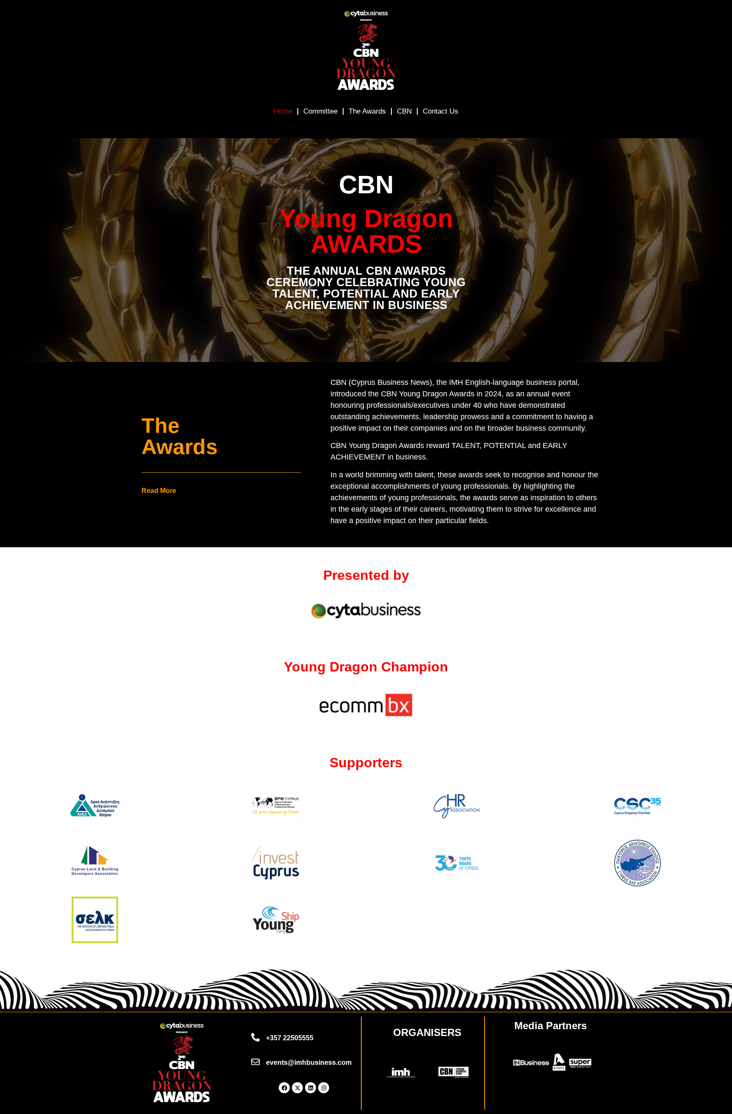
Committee (320, 111)
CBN (404, 111)
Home (283, 111)
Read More (158, 490)
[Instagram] (323, 1087)
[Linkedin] (310, 1087)
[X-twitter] (297, 1087)
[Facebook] (284, 1087)
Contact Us (440, 111)
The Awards (367, 111)
